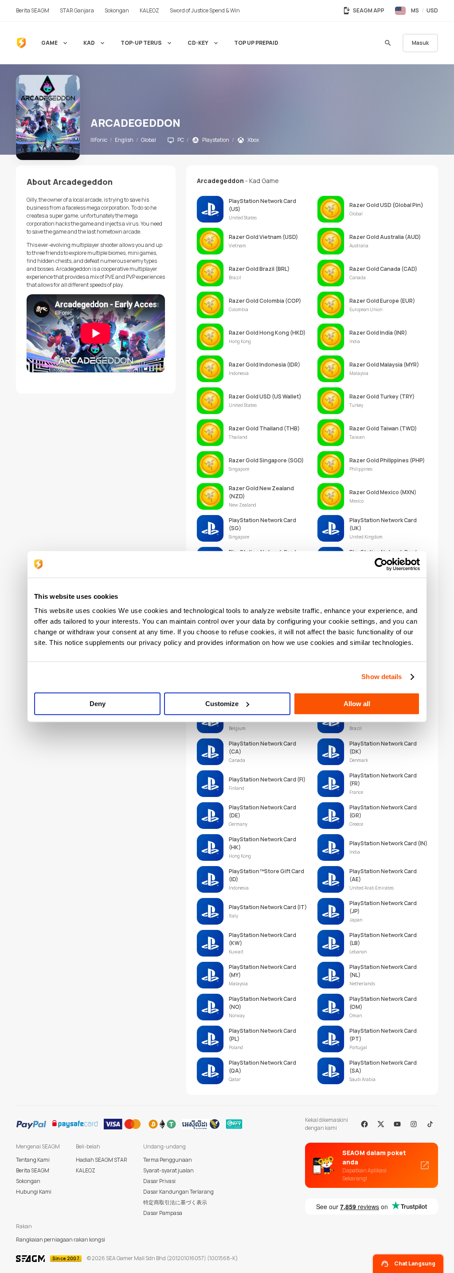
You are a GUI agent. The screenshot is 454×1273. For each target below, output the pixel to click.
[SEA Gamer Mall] (21, 43)
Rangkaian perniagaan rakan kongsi (60, 1239)
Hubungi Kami (33, 1191)
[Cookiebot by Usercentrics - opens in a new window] (381, 564)
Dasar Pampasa (162, 1213)
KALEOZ (85, 1170)
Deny (98, 703)
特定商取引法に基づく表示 (175, 1202)
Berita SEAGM (32, 1170)
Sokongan (28, 1181)
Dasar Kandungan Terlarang (178, 1191)
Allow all (357, 703)
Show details (381, 676)
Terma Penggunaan (167, 1160)
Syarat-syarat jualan (168, 1170)
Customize (222, 703)
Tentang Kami (33, 1160)
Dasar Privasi (159, 1181)
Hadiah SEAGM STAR (101, 1160)
